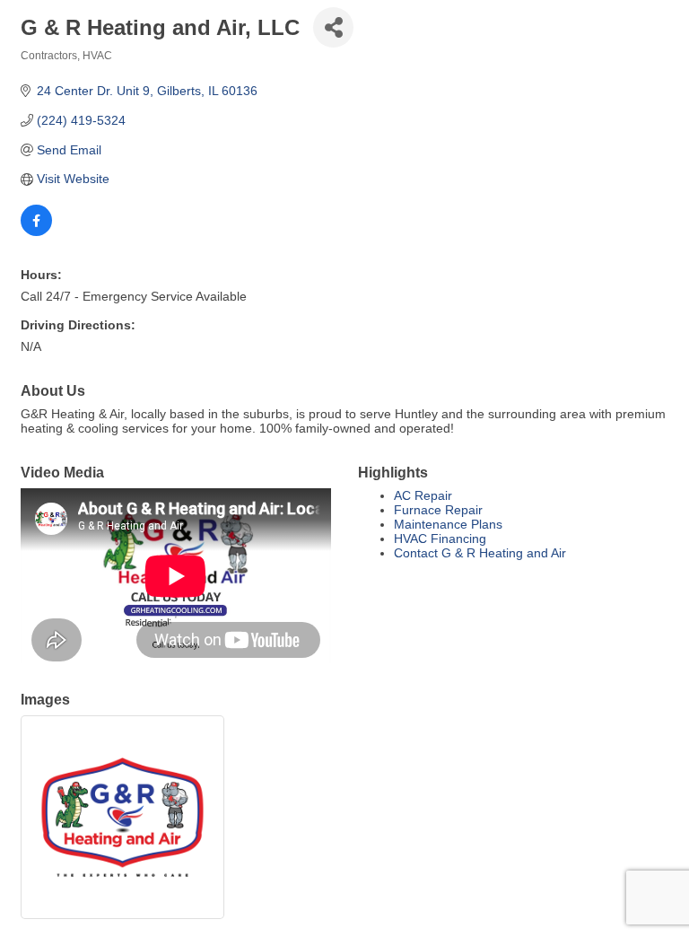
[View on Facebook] (36, 231)
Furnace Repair (438, 510)
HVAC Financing (440, 538)
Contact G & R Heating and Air (480, 553)
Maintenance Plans (448, 524)
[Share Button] (333, 27)
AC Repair (423, 495)
